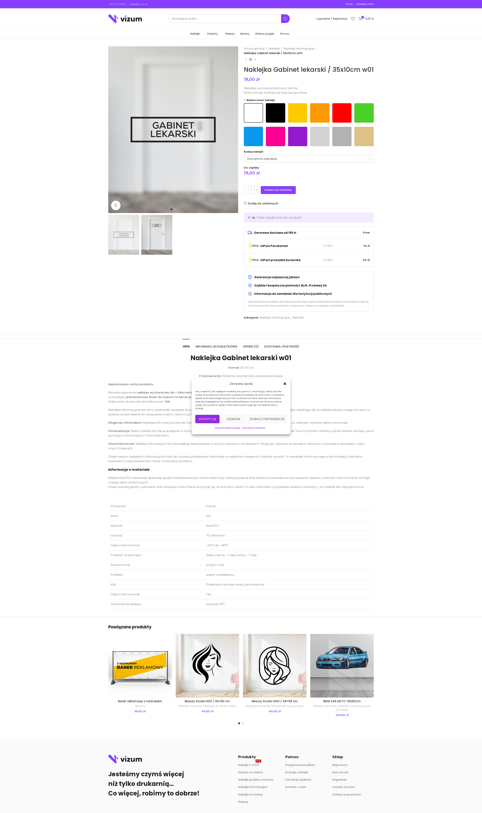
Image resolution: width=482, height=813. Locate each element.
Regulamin (339, 780)
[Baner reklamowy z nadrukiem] (140, 666)
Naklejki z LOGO (249, 764)
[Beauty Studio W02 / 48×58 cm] (275, 666)
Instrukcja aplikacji (298, 780)
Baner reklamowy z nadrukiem (140, 701)
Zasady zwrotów (343, 787)
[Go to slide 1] (239, 723)
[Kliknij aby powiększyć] (115, 205)
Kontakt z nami (295, 787)
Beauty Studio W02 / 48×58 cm (275, 701)
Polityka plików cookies (227, 427)
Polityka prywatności (253, 427)
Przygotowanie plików (300, 765)
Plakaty (243, 802)
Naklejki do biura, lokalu (220, 706)
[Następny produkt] (255, 59)
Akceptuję (207, 419)
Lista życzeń (340, 772)
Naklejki (274, 48)
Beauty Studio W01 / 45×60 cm (207, 701)
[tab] (186, 344)
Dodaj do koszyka (278, 189)
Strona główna (254, 48)
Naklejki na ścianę (190, 706)
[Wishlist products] (353, 18)
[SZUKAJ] (285, 18)
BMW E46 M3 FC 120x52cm (342, 701)
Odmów (233, 419)
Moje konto (340, 765)
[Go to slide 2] (243, 723)
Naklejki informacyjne (299, 48)
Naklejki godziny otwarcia (255, 780)
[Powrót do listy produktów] (250, 59)
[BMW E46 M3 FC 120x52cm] (342, 666)
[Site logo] (125, 18)
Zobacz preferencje (267, 419)
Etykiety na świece (250, 772)
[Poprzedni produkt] (246, 59)
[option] (171, 209)
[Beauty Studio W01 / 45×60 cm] (207, 666)
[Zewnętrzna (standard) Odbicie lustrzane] (309, 159)
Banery (140, 706)
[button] (285, 384)
